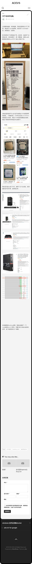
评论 (5, 482)
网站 (5, 499)
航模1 (4, 469)
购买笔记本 (24, 449)
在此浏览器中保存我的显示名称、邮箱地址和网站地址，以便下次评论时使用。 (16, 506)
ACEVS (16, 2)
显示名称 (6, 493)
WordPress (15, 549)
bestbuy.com (16, 449)
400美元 (9, 449)
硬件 (3, 13)
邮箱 (18, 493)
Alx (26, 549)
